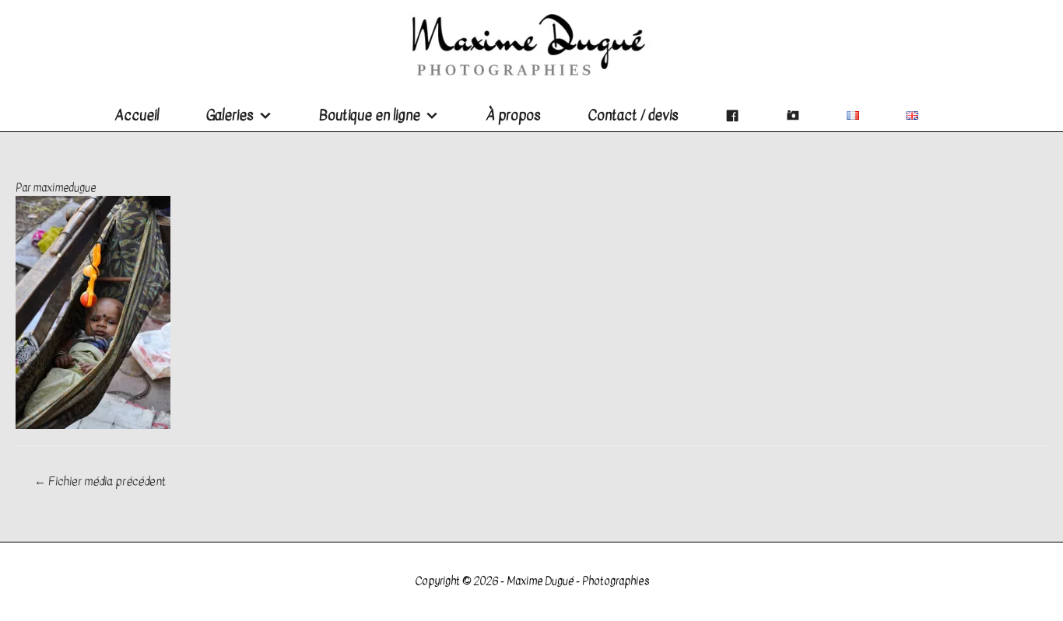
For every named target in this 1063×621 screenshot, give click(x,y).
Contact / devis (633, 115)
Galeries (229, 115)
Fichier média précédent (100, 481)
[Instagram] (793, 115)
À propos (513, 115)
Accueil (136, 115)
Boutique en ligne (369, 115)
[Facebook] (732, 115)
